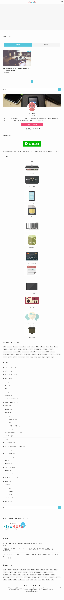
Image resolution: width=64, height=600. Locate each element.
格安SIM (15, 357)
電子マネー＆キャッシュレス (13, 432)
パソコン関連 (10, 453)
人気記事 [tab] (46, 45)
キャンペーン (25, 351)
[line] (33, 129)
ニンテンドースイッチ (11, 398)
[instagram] (29, 129)
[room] (31, 129)
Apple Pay (15, 346)
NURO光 (5, 349)
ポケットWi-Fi (10, 467)
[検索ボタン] (62, 2)
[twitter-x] (27, 129)
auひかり (8, 484)
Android (8, 409)
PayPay (11, 349)
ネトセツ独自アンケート (8, 354)
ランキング (51, 354)
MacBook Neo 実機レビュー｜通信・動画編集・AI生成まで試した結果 (23, 544)
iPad (28, 346)
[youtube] (37, 129)
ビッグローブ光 (10, 498)
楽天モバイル (22, 357)
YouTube (45, 349)
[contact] (39, 129)
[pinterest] (35, 129)
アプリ (8, 422)
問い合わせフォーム (36, 589)
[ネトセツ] (32, 2)
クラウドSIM (33, 351)
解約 (39, 357)
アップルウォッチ (7, 351)
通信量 (47, 357)
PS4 (15, 349)
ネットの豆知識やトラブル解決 (15, 446)
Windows (8, 463)
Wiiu (7, 392)
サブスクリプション (11, 402)
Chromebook (9, 457)
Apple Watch (23, 346)
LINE (37, 346)
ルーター (8, 450)
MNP (51, 346)
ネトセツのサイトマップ (55, 588)
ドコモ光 (53, 351)
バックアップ (19, 354)
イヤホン (8, 371)
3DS (7, 382)
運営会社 (10, 588)
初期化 (9, 357)
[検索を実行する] (59, 89)
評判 (43, 357)
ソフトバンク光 (10, 491)
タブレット (9, 429)
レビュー (58, 354)
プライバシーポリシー (26, 589)
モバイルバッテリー (42, 354)
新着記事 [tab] (18, 45)
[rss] (37, 585)
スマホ (39, 351)
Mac (47, 346)
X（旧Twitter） (37, 349)
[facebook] (25, 129)
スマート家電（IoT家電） (12, 426)
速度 (52, 357)
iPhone (32, 346)
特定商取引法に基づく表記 (32, 591)
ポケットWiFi (27, 354)
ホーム (4, 588)
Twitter (19, 349)
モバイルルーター (10, 474)
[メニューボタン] (2, 2)
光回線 (4, 357)
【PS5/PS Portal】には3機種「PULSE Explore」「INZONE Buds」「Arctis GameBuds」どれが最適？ (30, 556)
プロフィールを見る (32, 124)
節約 (36, 357)
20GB (4, 346)
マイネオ (34, 354)
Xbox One (8, 395)
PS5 (7, 388)
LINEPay (43, 346)
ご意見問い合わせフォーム (20, 588)
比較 (28, 357)
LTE (7, 416)
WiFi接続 (25, 349)
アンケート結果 (16, 351)
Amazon (9, 346)
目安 (32, 357)
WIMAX (31, 349)
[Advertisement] (32, 17)
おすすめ (51, 349)
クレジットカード (11, 374)
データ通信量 (46, 351)
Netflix (55, 346)
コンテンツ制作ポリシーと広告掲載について (38, 588)
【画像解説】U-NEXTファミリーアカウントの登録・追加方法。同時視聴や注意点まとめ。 (28, 549)
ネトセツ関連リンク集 (14, 589)
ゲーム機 (8, 378)
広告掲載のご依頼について (49, 589)
